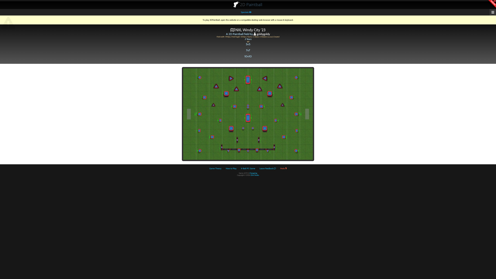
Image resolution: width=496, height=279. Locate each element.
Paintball (251, 4)
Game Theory (215, 168)
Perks (282, 168)
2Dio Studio (254, 175)
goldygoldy (263, 34)
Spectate (245, 12)
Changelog (253, 173)
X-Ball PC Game (248, 168)
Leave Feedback (266, 168)
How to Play (231, 168)
